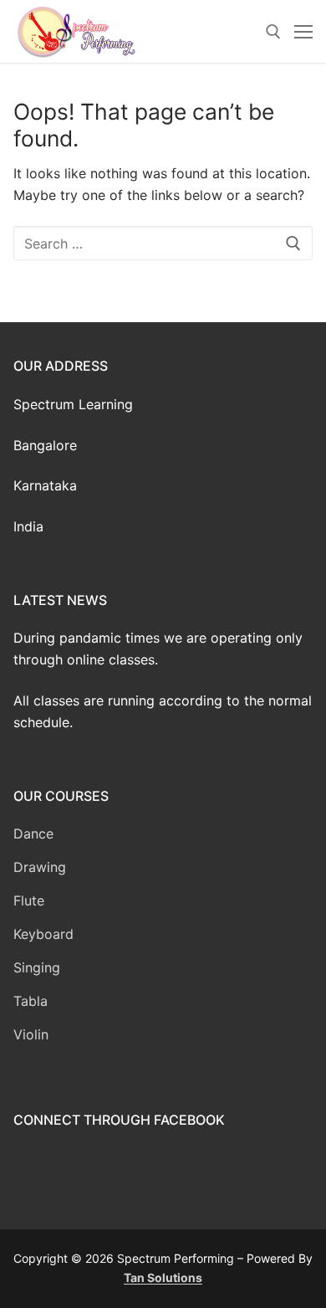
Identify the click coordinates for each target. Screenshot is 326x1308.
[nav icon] (303, 31)
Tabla (30, 1001)
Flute (28, 900)
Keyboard (43, 934)
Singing (36, 967)
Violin (30, 1034)
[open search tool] (273, 31)
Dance (33, 833)
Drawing (39, 867)
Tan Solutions (163, 1277)
